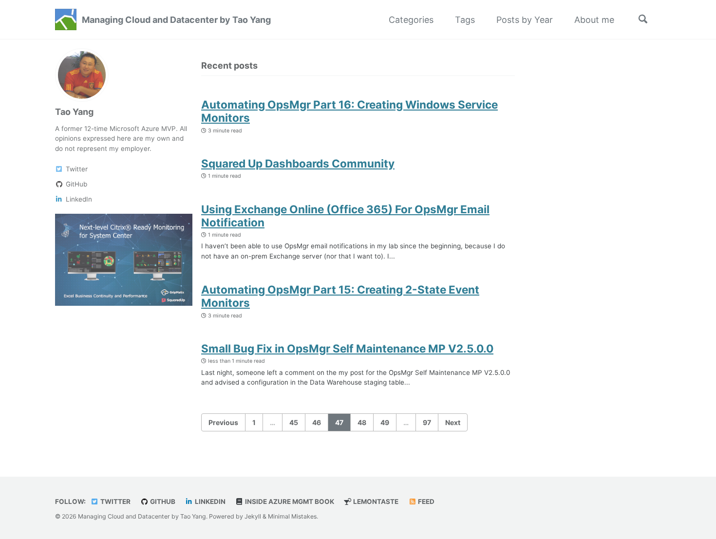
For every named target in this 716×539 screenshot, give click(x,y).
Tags (465, 20)
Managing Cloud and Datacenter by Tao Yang (176, 20)
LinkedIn (209, 501)
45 (293, 422)
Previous (223, 422)
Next (452, 422)
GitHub (162, 501)
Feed (425, 501)
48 (362, 422)
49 (384, 422)
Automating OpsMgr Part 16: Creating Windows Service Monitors (349, 111)
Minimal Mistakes (292, 516)
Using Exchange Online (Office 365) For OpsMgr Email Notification (345, 216)
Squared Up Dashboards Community (298, 163)
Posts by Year (524, 20)
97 (427, 422)
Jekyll (253, 516)
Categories (411, 20)
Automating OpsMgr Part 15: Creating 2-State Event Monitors (340, 296)
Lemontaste (375, 501)
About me (594, 20)
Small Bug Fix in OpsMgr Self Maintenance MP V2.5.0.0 (347, 348)
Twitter (115, 501)
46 (316, 422)
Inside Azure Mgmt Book (289, 501)
